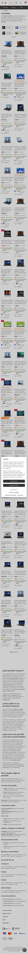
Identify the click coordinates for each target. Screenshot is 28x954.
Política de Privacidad (10, 495)
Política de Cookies (14, 492)
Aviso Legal (20, 495)
